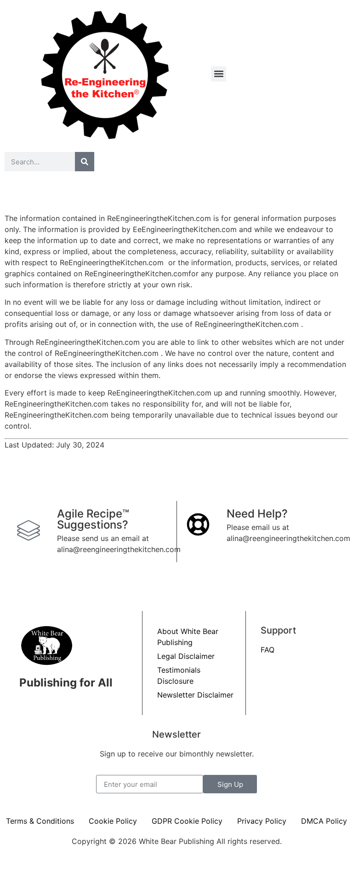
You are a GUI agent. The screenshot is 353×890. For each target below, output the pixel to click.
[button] (218, 73)
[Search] (84, 161)
